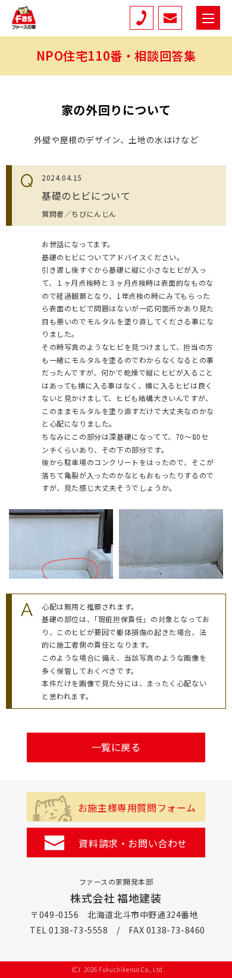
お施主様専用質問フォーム (137, 807)
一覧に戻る (116, 747)
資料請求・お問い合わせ (133, 843)
